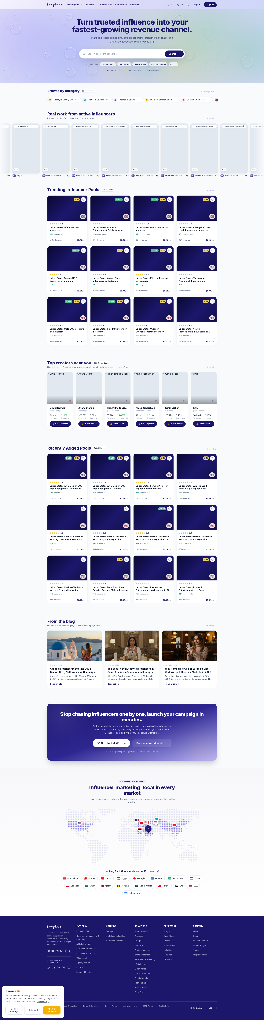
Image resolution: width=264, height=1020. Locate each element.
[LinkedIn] (57, 951)
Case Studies (169, 936)
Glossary (168, 959)
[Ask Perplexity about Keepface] (69, 968)
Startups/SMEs (141, 931)
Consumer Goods (142, 973)
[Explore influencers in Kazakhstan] (156, 819)
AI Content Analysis (114, 941)
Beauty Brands (141, 978)
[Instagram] (48, 951)
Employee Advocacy (85, 953)
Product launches (142, 950)
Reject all (33, 1010)
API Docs (168, 955)
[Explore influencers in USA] (79, 823)
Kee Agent (110, 931)
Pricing (196, 950)
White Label (81, 958)
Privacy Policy (111, 1006)
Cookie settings (14, 1010)
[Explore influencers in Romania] (137, 820)
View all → (212, 118)
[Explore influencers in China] (174, 824)
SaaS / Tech (140, 987)
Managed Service (84, 972)
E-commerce (140, 969)
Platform (90, 4)
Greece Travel (140, 64)
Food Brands (140, 992)
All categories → (209, 91)
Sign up (210, 4)
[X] (65, 951)
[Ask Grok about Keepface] (64, 968)
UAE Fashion (124, 64)
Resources (135, 4)
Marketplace (73, 4)
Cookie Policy (164, 1006)
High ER (173, 64)
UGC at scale (140, 964)
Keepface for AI (200, 955)
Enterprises (140, 941)
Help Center (169, 950)
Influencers (140, 945)
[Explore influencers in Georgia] (145, 821)
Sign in (197, 4)
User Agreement (130, 1006)
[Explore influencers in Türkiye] (141, 823)
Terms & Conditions (91, 1006)
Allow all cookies (52, 1010)
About (195, 931)
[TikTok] (69, 951)
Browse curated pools (149, 743)
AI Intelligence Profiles (115, 936)
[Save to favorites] (83, 199)
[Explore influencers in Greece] (135, 823)
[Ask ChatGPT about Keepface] (49, 968)
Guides (167, 941)
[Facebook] (61, 951)
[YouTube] (52, 951)
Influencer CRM (83, 931)
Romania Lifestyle (158, 64)
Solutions (119, 4)
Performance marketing (145, 959)
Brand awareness (142, 955)
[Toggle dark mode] (188, 4)
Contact (196, 936)
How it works (169, 945)
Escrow (79, 967)
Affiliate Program (83, 944)
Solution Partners (200, 941)
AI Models (104, 4)
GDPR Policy (148, 1006)
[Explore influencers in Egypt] (139, 829)
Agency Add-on (83, 963)
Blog (166, 931)
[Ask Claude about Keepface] (54, 968)
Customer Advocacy (85, 949)
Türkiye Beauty (108, 64)
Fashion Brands (141, 983)
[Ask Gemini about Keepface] (59, 968)
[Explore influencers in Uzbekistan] (155, 822)
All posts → (211, 625)
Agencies (139, 936)
